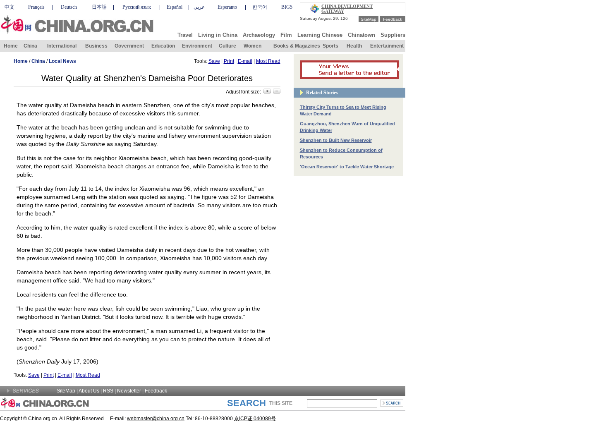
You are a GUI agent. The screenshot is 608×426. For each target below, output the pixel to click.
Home (11, 46)
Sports (330, 46)
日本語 (99, 7)
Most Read (268, 61)
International (62, 46)
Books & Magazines (296, 46)
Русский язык (136, 7)
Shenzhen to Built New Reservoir (336, 140)
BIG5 (286, 7)
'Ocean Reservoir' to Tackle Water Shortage (347, 166)
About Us (89, 391)
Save (214, 61)
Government (129, 46)
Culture (227, 46)
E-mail (245, 61)
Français (36, 7)
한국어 (259, 7)
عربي (199, 7)
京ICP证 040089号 (255, 418)
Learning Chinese (319, 35)
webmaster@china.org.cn (155, 418)
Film (286, 35)
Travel (185, 35)
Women (252, 46)
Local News (62, 61)
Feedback (392, 19)
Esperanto (227, 7)
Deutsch (69, 7)
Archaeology (259, 35)
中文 (9, 7)
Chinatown (361, 35)
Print (229, 61)
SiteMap (368, 19)
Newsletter (129, 391)
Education (163, 46)
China (30, 46)
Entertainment (387, 46)
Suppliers (393, 35)
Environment (197, 46)
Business (96, 46)
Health (354, 46)
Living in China (217, 35)
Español (174, 7)
